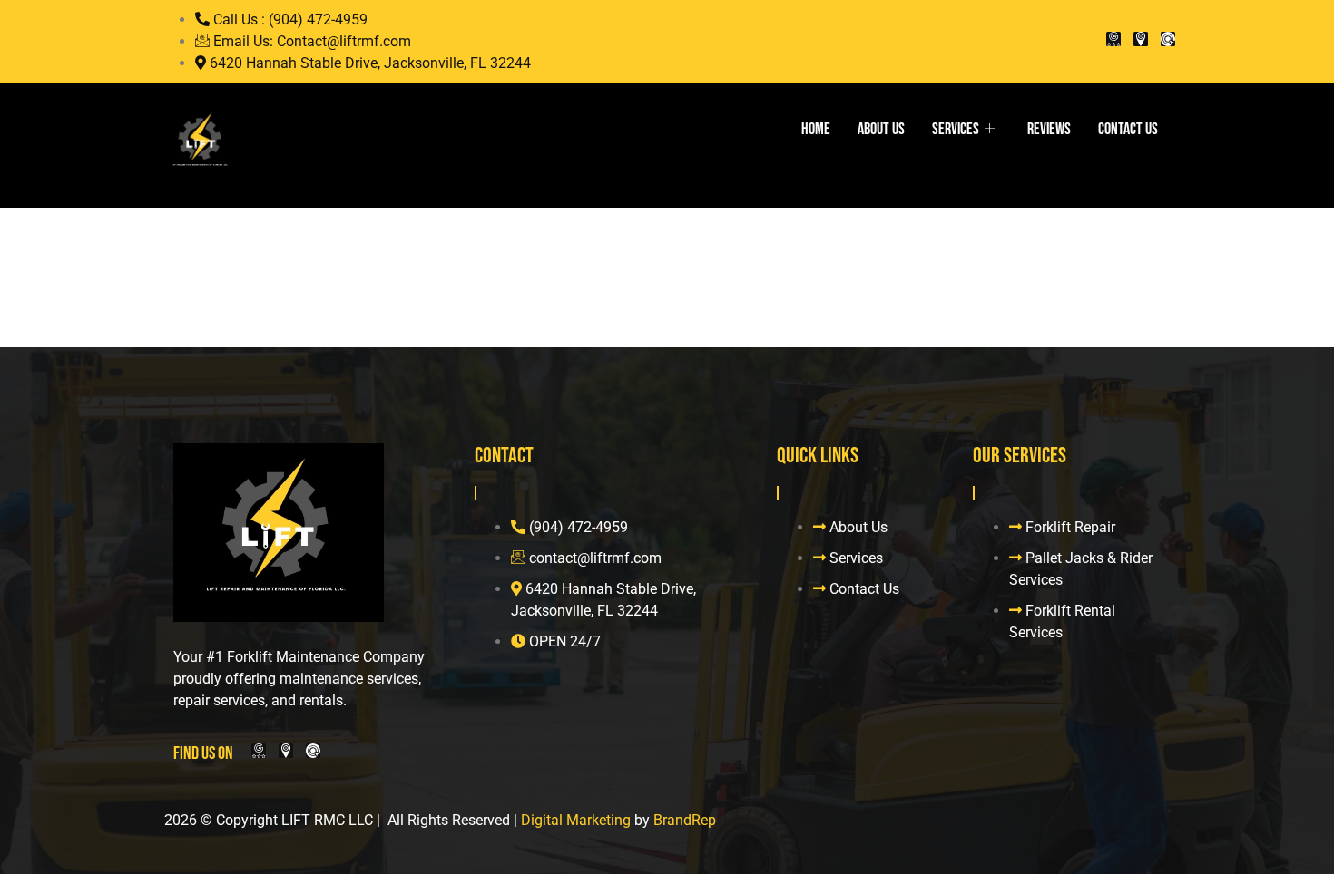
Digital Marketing (576, 820)
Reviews (1049, 129)
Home (815, 129)
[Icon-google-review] (1113, 39)
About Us (881, 129)
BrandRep (684, 820)
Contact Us (1128, 129)
